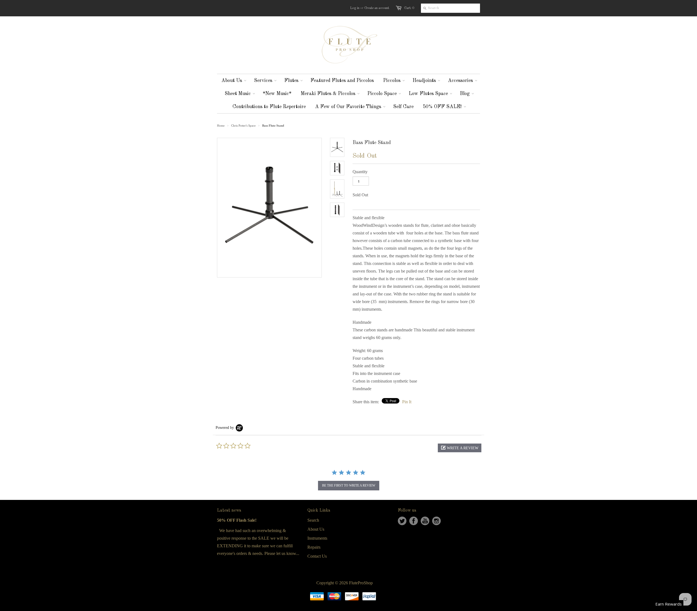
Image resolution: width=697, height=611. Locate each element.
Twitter (402, 521)
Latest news (229, 510)
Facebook (413, 521)
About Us (315, 529)
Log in (354, 8)
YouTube (425, 521)
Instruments (317, 538)
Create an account (376, 8)
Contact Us (317, 556)
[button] (459, 448)
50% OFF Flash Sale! (236, 520)
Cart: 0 (409, 8)
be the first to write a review (348, 485)
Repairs (313, 547)
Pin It (406, 401)
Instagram (436, 521)
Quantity (360, 171)
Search (313, 520)
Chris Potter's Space (243, 125)
